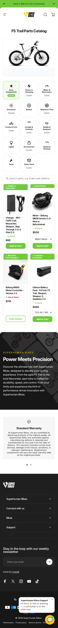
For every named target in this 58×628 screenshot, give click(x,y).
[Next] (53, 3)
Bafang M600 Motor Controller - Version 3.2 (15, 290)
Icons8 (15, 571)
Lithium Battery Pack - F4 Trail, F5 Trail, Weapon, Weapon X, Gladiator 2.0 (41, 293)
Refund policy (8, 623)
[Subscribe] (49, 562)
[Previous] (4, 3)
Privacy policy (21, 623)
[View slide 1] (27, 465)
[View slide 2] (31, 465)
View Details (15, 318)
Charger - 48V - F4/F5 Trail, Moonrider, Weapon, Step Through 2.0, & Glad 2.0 (13, 225)
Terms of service (34, 623)
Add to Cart (42, 319)
